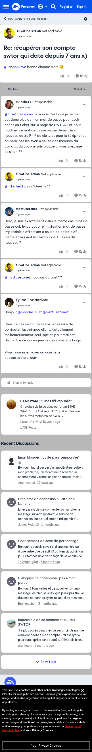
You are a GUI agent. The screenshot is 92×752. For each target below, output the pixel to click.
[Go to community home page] (24, 7)
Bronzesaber (27, 604)
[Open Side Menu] (6, 6)
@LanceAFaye (15, 66)
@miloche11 (14, 186)
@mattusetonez (18, 277)
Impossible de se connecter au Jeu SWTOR (46, 622)
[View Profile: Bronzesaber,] (11, 581)
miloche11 (23, 102)
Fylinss (21, 300)
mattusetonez (26, 209)
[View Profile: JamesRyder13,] (11, 502)
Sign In (81, 7)
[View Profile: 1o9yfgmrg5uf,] (11, 544)
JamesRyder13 (28, 525)
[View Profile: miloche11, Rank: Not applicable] (9, 104)
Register (66, 7)
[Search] (53, 6)
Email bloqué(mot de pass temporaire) (48, 457)
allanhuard (25, 646)
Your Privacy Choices (46, 745)
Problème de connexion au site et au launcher (47, 501)
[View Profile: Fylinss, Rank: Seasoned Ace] (9, 302)
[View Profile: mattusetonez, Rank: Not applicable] (9, 211)
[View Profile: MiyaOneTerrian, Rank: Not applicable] (9, 33)
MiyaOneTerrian (29, 31)
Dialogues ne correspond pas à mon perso (46, 580)
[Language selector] (42, 6)
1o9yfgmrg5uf (28, 562)
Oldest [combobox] (79, 89)
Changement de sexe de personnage (48, 541)
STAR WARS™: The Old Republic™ (28, 19)
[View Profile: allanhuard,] (11, 623)
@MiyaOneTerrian (19, 114)
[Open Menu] (85, 19)
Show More (48, 662)
